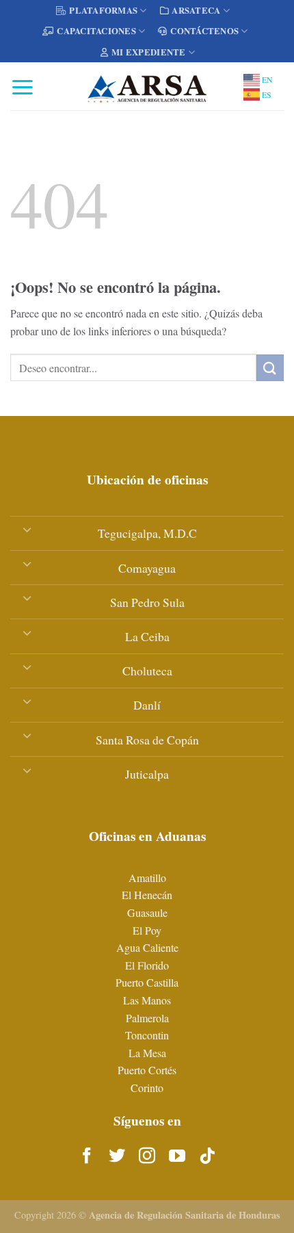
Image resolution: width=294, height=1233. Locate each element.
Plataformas (103, 10)
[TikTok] (207, 1156)
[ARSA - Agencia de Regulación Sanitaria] (147, 86)
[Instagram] (147, 1156)
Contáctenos (204, 31)
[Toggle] (27, 529)
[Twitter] (117, 1156)
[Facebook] (87, 1156)
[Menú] (22, 86)
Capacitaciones (96, 31)
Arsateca (196, 10)
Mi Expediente (148, 52)
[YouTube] (177, 1156)
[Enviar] (270, 367)
